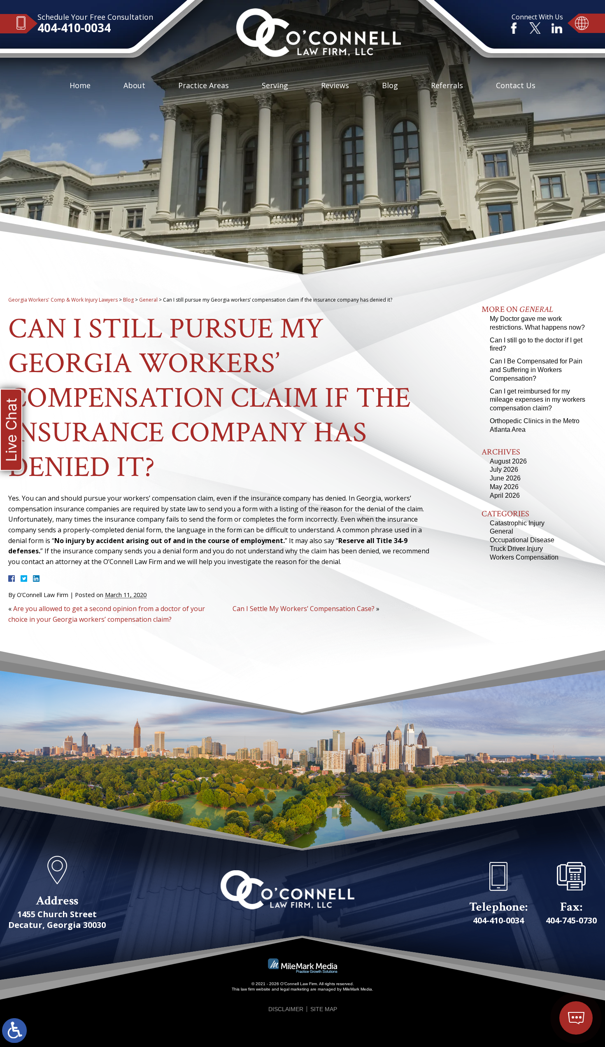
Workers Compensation (524, 557)
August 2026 (508, 461)
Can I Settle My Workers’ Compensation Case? (304, 608)
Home (80, 85)
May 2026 (504, 486)
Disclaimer (285, 1009)
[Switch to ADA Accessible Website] (14, 1030)
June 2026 (505, 478)
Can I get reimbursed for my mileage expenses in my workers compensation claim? (537, 400)
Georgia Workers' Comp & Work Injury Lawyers (63, 299)
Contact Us (515, 85)
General (148, 299)
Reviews (335, 85)
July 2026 (504, 469)
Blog (390, 85)
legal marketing (294, 989)
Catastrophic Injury (517, 523)
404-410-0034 (74, 27)
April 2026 (505, 495)
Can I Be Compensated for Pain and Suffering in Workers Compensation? (536, 370)
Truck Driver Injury (516, 548)
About (134, 85)
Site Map (323, 1009)
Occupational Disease (522, 539)
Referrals (447, 85)
